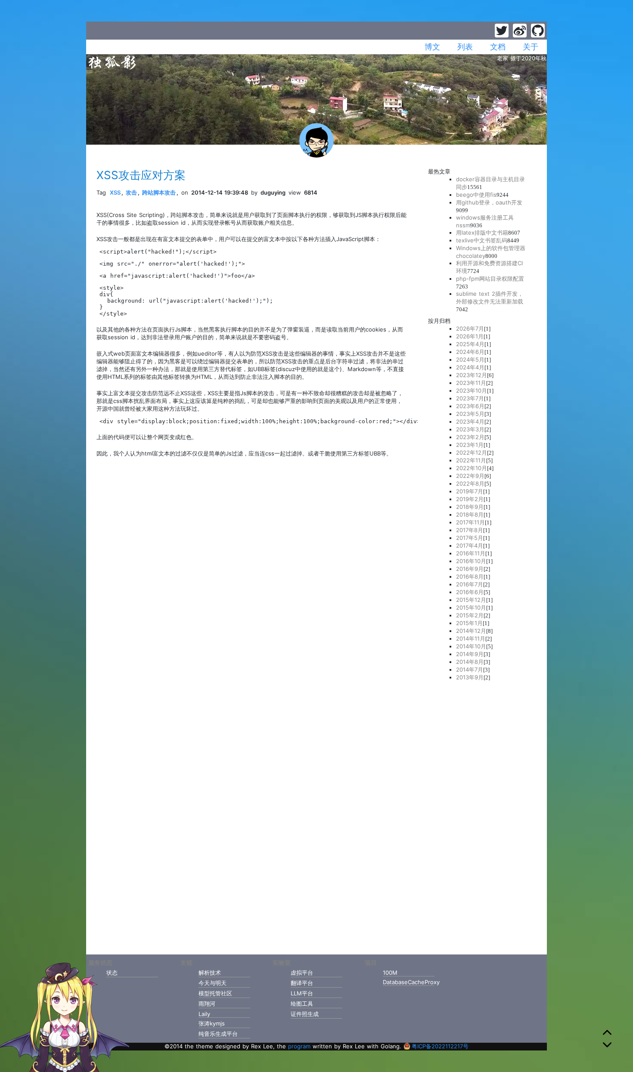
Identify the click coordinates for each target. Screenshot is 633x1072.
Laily (204, 1013)
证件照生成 (305, 1013)
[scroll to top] (607, 1033)
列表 (465, 46)
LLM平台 (302, 993)
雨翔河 (207, 1003)
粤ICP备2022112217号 (440, 1046)
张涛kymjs (212, 1023)
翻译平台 (302, 982)
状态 (112, 972)
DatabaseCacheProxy (408, 982)
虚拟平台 (302, 972)
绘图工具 (302, 1003)
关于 (530, 46)
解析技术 (210, 972)
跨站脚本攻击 (159, 192)
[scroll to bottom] (607, 1044)
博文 (432, 46)
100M (390, 972)
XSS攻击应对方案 (141, 175)
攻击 (131, 192)
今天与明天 (213, 982)
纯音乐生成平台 (218, 1033)
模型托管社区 (215, 993)
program (299, 1046)
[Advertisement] (482, 815)
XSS (115, 192)
